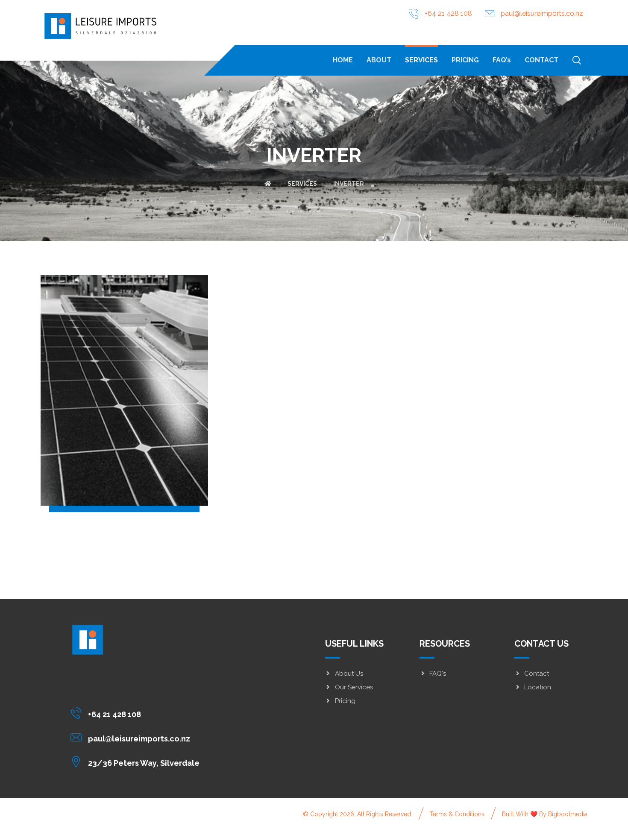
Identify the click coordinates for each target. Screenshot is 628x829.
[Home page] (267, 183)
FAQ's (437, 673)
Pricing (345, 701)
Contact (536, 673)
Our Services (354, 687)
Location (537, 687)
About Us (349, 673)
